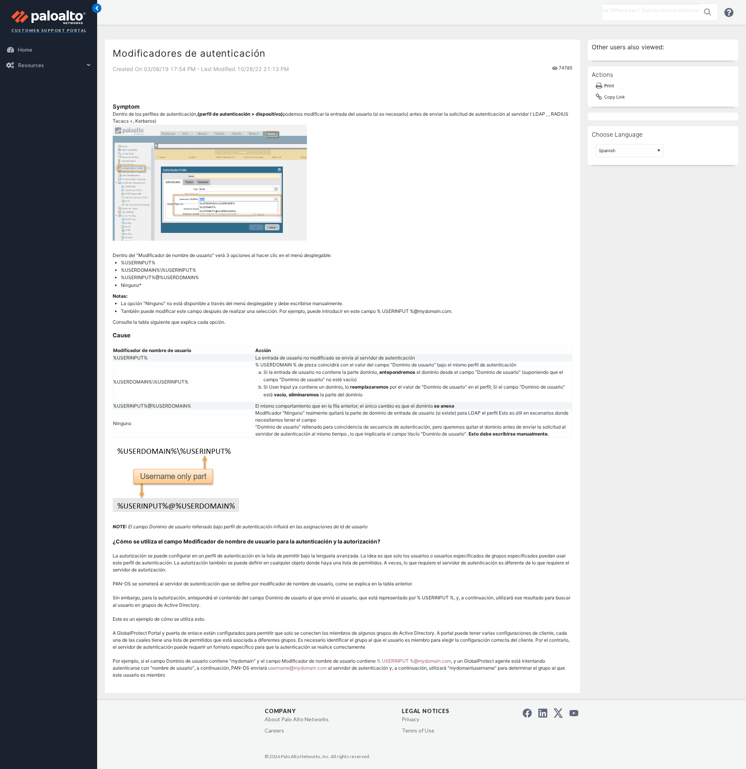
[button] (707, 12)
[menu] (48, 57)
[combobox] (648, 10)
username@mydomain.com (297, 668)
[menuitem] (49, 49)
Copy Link (614, 97)
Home (25, 49)
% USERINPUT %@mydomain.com (414, 661)
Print (609, 86)
